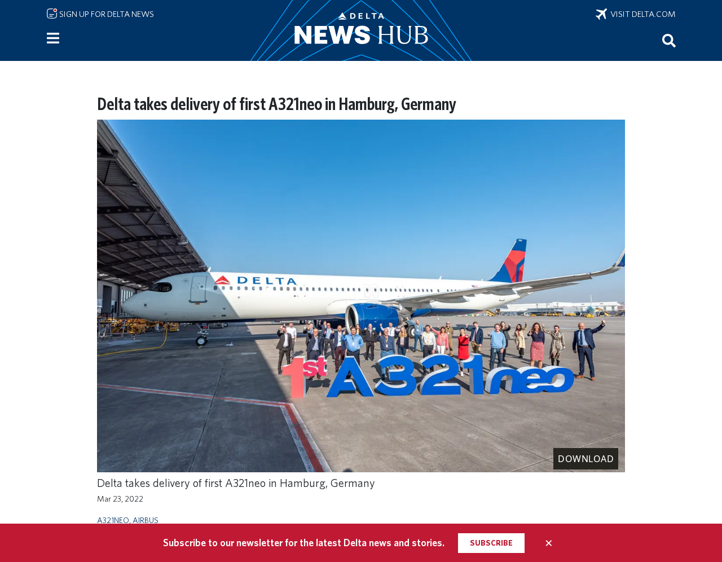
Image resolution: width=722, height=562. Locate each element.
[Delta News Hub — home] (361, 30)
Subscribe (491, 542)
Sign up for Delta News (106, 14)
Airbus (146, 520)
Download (586, 459)
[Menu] (53, 38)
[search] (669, 40)
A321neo (113, 520)
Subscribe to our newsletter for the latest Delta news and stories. (303, 542)
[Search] (669, 40)
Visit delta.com (641, 14)
